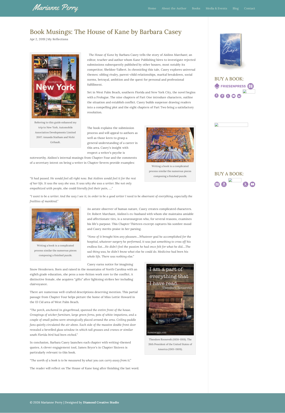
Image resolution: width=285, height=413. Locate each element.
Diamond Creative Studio (101, 402)
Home (152, 8)
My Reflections (57, 39)
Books (196, 8)
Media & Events (216, 8)
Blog (236, 8)
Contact (249, 8)
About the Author (174, 8)
